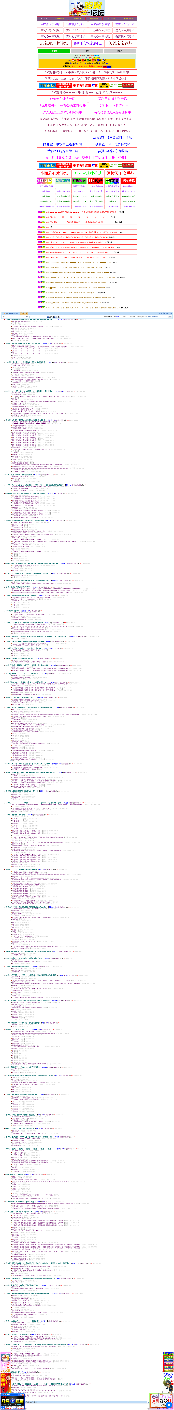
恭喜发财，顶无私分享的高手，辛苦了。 (23, 488)
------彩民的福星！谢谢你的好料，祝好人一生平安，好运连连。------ (30, 631)
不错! (13, 384)
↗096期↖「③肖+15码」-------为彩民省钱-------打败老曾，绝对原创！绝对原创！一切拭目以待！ (35, 1345)
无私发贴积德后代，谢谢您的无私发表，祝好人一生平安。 (28, 510)
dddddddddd (15, 333)
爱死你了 (14, 1167)
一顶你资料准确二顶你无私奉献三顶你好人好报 (25, 726)
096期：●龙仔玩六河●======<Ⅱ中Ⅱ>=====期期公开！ (22, 1321)
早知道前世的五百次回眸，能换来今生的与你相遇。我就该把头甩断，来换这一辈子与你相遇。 (37, 464)
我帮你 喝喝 (15, 972)
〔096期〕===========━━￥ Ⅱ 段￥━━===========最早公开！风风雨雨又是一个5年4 (33, 803)
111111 (14, 461)
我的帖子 (118, 317)
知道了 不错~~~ (16, 685)
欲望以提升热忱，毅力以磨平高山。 (22, 677)
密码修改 (144, 317)
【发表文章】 (132, 317)
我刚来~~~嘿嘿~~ (17, 990)
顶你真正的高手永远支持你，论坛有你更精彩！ (25, 759)
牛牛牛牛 (14, 374)
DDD (13, 1176)
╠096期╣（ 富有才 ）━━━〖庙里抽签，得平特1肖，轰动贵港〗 (26, 362)
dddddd (14, 898)
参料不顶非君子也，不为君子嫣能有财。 (23, 936)
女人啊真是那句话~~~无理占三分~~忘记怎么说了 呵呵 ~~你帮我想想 (30, 1368)
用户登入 (125, 317)
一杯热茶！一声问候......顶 (19, 1164)
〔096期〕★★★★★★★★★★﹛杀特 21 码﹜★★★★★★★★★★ (27, 1293)
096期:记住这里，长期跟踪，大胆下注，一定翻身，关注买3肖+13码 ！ (27, 665)
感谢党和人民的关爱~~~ (18, 702)
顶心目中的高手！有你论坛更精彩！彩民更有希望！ (26, 1138)
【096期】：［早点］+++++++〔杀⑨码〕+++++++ (21, 869)
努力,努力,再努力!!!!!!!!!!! (19, 365)
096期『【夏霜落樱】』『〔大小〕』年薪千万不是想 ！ (22, 1067)
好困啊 (14, 1271)
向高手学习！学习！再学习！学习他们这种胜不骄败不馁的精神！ (29, 716)
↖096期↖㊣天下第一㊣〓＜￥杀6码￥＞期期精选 (21, 595)
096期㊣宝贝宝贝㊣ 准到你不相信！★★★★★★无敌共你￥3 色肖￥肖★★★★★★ (32, 563)
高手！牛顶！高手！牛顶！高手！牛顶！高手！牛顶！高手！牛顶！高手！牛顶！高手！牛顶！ (37, 1251)
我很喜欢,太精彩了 (17, 405)
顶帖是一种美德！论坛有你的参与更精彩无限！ (25, 750)
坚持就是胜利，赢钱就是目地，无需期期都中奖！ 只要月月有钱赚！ (30, 1161)
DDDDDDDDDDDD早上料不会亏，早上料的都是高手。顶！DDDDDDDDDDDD (34, 338)
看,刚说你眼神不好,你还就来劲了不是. (22, 765)
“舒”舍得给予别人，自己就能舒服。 (22, 1375)
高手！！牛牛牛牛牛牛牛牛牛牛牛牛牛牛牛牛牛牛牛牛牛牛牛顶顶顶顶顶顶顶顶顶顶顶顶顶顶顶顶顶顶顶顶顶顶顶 (42, 1203)
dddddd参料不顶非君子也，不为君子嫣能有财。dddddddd (27, 379)
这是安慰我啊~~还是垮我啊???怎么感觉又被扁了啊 (25, 885)
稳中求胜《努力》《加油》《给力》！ (22, 1300)
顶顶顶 (14, 459)
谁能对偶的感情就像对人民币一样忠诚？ (23, 728)
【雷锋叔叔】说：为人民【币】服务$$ (22, 1123)
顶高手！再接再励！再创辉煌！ (20, 463)
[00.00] (44, 183)
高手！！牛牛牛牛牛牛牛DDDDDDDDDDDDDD (25, 599)
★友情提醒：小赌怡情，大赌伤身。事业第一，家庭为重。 (28, 1002)
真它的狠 (14, 745)
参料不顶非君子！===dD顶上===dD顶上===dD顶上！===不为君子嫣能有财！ (33, 534)
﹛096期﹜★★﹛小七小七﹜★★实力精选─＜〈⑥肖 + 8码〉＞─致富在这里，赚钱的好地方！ (34, 485)
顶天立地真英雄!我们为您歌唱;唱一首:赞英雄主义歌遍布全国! (28, 743)
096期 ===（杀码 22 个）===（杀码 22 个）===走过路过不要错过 (25, 493)
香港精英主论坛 (14, 313)
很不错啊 (14, 399)
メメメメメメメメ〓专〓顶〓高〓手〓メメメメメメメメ (27, 854)
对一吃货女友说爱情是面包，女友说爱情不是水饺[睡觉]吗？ (28, 326)
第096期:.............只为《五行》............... (18, 1029)
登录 (167, 313)
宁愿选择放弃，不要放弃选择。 (20, 1299)
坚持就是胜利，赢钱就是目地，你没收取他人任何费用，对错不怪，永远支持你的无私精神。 (37, 851)
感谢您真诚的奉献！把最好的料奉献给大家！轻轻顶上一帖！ (28, 531)
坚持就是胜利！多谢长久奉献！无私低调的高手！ (25, 517)
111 (13, 376)
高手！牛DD (15, 876)
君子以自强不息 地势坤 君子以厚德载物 (23, 1314)
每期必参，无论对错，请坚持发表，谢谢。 (23, 961)
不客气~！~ (15, 932)
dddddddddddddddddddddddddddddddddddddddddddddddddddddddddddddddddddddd (33, 1033)
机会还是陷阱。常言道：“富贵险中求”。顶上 (24, 941)
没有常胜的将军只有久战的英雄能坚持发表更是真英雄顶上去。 (29, 777)
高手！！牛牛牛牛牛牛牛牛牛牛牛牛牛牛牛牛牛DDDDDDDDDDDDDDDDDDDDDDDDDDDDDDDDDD (40, 592)
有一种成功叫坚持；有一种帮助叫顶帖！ (23, 381)
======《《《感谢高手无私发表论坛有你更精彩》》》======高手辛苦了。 (32, 1195)
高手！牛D (15, 458)
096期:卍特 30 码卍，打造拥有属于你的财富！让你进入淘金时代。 (26, 907)
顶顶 (13, 357)
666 (13, 1009)
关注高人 (14, 1069)
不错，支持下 (16, 828)
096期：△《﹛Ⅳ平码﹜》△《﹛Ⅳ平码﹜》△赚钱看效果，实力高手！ (27, 573)
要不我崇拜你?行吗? (17, 742)
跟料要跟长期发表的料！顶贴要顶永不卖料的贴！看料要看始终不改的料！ (32, 486)
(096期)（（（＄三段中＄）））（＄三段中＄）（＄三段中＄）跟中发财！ (29, 391)
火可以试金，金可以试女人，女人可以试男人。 (25, 784)
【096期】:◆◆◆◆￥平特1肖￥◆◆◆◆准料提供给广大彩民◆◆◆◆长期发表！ (31, 772)
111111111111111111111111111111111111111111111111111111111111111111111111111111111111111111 (39, 626)
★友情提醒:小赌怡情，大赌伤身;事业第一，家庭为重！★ (27, 1288)
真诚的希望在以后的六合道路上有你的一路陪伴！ (25, 1099)
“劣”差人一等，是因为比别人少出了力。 (23, 408)
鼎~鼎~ (14, 774)
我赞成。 (14, 931)
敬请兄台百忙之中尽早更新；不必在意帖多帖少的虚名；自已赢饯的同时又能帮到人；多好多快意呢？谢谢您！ (42, 590)
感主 (13, 1363)
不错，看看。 (16, 1331)
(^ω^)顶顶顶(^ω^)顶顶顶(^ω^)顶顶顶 (22, 723)
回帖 (65, 319)
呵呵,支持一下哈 (16, 403)
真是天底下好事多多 (17, 415)
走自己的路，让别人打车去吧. (20, 544)
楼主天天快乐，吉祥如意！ (19, 1140)
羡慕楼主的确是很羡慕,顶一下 (20, 1254)
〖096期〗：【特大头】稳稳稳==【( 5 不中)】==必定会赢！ (24, 648)
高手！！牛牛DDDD (17, 470)
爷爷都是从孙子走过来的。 (19, 490)
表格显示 (34, 1402)
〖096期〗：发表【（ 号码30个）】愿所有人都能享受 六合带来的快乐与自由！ (30, 707)
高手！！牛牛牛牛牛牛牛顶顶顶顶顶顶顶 (23, 1377)
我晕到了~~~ (15, 1072)
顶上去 (14, 1011)
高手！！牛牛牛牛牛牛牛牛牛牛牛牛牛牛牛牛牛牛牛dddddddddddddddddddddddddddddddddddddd (37, 842)
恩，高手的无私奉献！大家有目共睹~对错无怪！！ (26, 1179)
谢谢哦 (14, 929)
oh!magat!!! (15, 1356)
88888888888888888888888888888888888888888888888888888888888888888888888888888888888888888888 (40, 468)
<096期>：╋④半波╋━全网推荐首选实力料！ (20, 658)
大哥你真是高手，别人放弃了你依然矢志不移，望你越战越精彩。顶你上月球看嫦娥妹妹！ (36, 1208)
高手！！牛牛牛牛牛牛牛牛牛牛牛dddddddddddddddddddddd (28, 878)
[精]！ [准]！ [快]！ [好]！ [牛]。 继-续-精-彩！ (24, 434)
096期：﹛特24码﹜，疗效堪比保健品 (17, 1334)
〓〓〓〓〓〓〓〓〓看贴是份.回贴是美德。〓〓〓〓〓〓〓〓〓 (29, 423)
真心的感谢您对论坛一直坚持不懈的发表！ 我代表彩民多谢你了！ (30, 614)
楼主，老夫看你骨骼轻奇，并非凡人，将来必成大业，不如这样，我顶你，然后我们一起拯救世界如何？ (40, 668)
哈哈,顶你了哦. (16, 1081)
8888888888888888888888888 (19, 321)
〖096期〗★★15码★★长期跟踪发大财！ (18, 966)
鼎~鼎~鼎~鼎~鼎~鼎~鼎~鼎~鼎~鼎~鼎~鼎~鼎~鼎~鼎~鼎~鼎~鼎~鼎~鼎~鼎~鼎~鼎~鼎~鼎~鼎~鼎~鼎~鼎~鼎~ (41, 1181)
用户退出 (139, 317)
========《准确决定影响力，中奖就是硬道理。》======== (28, 1082)
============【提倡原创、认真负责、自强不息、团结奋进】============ (33, 643)
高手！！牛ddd (16, 844)
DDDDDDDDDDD (17, 679)
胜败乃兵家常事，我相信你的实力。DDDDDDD (25, 1084)
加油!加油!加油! (16, 382)
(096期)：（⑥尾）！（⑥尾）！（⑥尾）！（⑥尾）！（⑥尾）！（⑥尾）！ (29, 1149)
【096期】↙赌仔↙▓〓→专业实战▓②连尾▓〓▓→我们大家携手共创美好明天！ (30, 1278)
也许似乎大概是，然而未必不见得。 (22, 1116)
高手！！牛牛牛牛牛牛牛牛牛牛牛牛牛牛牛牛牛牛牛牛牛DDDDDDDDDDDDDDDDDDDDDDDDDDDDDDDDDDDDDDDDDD (46, 589)
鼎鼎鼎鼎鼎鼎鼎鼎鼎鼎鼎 (19, 406)
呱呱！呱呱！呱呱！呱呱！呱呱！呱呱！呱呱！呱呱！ (26, 856)
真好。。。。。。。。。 (19, 667)
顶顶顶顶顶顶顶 (16, 721)
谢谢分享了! (15, 1326)
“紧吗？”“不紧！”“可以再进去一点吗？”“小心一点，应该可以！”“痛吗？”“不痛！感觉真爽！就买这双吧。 (40, 347)
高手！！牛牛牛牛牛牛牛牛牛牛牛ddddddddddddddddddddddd (28, 628)
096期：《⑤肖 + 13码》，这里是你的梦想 (18, 475)
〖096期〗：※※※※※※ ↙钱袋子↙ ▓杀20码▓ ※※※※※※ (25, 641)
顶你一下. (15, 1358)
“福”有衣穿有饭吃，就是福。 (20, 752)
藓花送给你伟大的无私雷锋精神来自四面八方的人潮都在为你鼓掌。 (30, 1312)
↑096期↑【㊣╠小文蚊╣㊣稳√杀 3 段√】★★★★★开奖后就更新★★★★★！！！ (30, 319)
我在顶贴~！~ (16, 601)
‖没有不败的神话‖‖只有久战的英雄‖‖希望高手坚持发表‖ (26, 377)
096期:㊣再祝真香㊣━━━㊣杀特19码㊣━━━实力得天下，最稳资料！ (27, 1000)
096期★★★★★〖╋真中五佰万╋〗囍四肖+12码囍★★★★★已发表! (27, 764)
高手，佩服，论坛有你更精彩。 (20, 948)
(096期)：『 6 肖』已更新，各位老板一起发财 (19, 1128)
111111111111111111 (17, 1215)
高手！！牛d (15, 328)
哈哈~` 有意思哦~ (17, 432)
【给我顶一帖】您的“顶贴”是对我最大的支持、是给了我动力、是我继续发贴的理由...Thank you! (37, 837)
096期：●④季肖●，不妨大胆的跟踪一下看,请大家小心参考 (23, 958)
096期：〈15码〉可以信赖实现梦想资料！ (18, 587)
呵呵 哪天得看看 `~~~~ (18, 914)
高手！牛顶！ (16, 335)
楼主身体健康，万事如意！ (19, 618)
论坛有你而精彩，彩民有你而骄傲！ (22, 1249)
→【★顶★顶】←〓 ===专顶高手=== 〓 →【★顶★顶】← (28, 1231)
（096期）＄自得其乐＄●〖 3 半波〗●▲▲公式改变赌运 (23, 343)
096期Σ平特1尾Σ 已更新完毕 (14, 1174)
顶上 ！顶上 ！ (16, 1282)
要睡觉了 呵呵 (16, 1171)
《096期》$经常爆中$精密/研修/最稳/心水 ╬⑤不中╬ (21, 791)
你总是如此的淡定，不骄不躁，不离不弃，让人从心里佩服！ (28, 845)
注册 (164, 313)
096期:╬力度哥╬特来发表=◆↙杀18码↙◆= (19, 1212)
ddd (13, 451)
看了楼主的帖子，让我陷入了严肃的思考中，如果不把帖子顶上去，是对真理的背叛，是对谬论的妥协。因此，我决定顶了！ (45, 541)
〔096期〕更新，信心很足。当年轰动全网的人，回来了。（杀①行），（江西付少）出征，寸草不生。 (37, 1263)
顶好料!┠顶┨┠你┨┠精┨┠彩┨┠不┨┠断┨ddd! (26, 411)
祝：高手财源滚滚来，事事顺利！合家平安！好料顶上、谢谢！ (29, 662)
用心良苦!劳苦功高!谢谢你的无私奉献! (22, 810)
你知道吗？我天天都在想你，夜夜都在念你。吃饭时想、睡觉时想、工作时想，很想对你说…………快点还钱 (41, 980)
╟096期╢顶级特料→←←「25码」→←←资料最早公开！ (23, 673)
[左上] (6, 1372)
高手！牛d (15, 452)
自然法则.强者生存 (17, 1328)
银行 (170, 313)
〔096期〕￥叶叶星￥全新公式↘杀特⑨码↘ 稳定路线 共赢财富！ (25, 420)
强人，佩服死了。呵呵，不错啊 (20, 1118)
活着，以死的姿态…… (18, 1045)
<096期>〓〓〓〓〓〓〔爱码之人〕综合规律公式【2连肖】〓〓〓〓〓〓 (28, 951)
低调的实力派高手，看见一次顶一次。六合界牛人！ (26, 883)
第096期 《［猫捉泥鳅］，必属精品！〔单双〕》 (20, 697)
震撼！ (14, 1178)
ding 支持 (14, 567)
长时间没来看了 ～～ (18, 481)
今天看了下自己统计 (17, 711)
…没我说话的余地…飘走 (19, 787)
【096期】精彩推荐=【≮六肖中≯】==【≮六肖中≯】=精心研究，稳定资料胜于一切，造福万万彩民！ (36, 636)
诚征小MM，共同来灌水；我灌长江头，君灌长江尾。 (26, 779)
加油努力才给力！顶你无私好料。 (21, 364)
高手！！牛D (15, 938)
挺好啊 (14, 616)
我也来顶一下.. (16, 386)
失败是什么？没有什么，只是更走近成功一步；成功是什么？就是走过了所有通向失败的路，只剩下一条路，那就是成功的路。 (46, 714)
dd (13, 792)
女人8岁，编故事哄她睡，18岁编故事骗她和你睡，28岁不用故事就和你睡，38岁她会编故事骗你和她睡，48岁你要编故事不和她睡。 (48, 804)
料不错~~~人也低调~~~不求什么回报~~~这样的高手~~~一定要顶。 (30, 466)
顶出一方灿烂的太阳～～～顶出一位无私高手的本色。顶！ (28, 1133)
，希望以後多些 (16, 1341)
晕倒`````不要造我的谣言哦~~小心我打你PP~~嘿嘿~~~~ (27, 1047)
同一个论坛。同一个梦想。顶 (20, 476)
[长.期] (87, 85)
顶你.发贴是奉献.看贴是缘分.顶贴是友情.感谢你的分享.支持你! (29, 1064)
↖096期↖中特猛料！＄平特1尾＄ (16, 815)
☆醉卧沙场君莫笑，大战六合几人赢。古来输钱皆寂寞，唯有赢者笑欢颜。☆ (32, 336)
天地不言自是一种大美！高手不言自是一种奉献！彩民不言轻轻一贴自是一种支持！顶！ (36, 946)
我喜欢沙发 (15, 919)
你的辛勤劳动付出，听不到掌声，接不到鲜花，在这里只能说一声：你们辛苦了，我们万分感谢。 (38, 413)
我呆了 (14, 995)
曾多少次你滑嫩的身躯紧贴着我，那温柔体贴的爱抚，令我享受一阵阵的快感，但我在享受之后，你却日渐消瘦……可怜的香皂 (46, 983)
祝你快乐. (15, 1125)
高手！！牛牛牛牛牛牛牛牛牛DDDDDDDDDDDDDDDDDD (28, 1339)
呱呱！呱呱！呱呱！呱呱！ (19, 1329)
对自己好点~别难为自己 (18, 1035)
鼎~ (13, 398)
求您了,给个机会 (16, 394)
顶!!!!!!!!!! (15, 943)
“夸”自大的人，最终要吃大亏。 (20, 471)
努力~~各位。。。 (17, 818)
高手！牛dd (15, 839)
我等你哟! (15, 798)
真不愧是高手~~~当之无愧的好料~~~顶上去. (24, 769)
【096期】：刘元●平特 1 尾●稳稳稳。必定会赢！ (20, 1115)
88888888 (14, 1004)
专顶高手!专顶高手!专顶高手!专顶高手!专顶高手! (25, 731)
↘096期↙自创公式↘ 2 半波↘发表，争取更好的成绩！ (22, 1023)
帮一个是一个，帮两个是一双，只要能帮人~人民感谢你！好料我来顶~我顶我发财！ (34, 401)
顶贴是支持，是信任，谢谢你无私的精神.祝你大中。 (26, 372)
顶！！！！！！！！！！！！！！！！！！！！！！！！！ (28, 348)
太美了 (14, 388)
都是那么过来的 (16, 447)
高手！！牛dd (16, 515)
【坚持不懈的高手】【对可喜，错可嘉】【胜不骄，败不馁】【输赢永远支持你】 (34, 687)
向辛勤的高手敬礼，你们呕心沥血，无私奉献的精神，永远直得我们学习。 (32, 917)
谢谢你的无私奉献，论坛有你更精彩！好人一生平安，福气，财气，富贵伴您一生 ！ (34, 1346)
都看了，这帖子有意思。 (19, 1322)
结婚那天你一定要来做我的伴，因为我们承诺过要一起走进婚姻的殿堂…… (32, 422)
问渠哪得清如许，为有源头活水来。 (22, 1268)
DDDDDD (15, 507)
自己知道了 (15, 509)
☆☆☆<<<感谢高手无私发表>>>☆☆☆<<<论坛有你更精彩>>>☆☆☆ (31, 449)
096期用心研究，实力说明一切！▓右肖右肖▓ (19, 1201)
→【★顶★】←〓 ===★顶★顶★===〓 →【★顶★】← (27, 539)
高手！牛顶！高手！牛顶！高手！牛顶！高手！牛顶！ (26, 830)
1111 (13, 602)
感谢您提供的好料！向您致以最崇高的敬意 (23, 694)
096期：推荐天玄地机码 (12, 1372)
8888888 (14, 1196)
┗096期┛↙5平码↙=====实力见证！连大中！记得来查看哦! (24, 520)
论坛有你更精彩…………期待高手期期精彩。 (24, 900)
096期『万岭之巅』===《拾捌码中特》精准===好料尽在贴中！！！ (26, 682)
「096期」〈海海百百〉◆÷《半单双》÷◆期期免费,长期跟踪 (24, 623)
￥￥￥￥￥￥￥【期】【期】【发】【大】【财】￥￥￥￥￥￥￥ (29, 989)
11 (13, 495)
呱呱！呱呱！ (16, 1316)
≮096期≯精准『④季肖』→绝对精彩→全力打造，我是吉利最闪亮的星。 (27, 580)
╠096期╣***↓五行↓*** (12, 611)
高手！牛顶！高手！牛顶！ (19, 1324)
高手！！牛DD (16, 370)
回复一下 (14, 794)
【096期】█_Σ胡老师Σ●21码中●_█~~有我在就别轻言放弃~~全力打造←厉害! (29, 1137)
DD (13, 323)
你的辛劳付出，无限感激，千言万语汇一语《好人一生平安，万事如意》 (31, 597)
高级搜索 (28, 1402)
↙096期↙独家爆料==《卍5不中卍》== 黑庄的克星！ (22, 1094)
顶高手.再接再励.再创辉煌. (19, 425)
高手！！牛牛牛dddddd (18, 982)
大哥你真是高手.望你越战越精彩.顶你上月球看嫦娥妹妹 (27, 767)
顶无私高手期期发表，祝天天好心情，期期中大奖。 (26, 430)
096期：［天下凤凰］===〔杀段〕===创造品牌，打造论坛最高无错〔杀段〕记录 (30, 975)
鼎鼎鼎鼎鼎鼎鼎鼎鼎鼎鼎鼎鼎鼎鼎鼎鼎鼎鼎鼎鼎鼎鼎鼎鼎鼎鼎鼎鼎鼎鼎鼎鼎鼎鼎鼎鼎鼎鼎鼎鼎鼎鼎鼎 (39, 874)
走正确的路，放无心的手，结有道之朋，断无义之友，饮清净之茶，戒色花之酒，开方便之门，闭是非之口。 (41, 396)
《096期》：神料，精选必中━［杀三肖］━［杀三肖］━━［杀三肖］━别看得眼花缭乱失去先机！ (36, 1384)
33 (18, 760)
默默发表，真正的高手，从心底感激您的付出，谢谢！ (26, 897)
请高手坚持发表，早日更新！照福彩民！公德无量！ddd (27, 1007)
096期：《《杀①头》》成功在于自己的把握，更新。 (22, 1285)
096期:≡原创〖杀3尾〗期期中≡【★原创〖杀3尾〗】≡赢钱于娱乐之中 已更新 (29, 1075)
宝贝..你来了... (16, 538)
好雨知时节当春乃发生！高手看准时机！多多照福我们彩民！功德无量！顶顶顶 (33, 1338)
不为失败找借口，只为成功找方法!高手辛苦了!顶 (25, 497)
